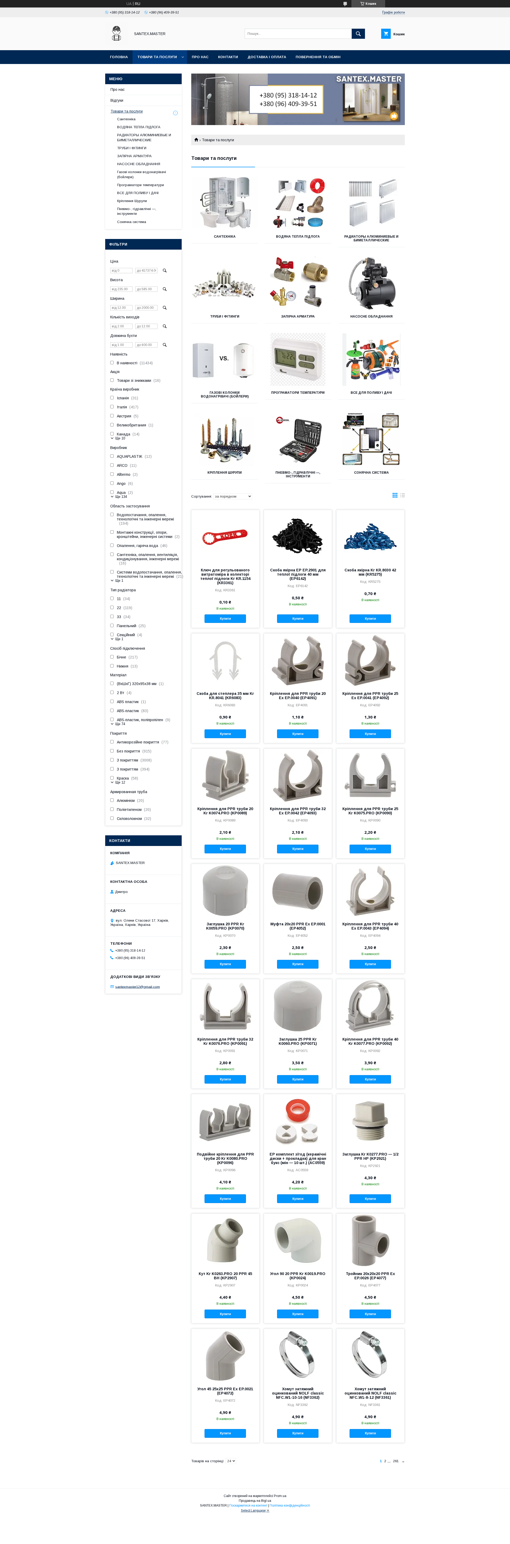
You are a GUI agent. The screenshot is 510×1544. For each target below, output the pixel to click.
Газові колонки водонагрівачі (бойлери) (225, 394)
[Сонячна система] (371, 439)
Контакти (228, 57)
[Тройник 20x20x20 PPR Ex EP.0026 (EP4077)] (370, 1240)
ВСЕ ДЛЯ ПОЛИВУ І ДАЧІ (371, 393)
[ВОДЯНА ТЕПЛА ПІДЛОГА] (298, 203)
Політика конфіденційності (290, 1505)
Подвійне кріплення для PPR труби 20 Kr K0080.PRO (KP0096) (225, 1158)
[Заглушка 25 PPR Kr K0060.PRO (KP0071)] (298, 1005)
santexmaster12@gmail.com (137, 987)
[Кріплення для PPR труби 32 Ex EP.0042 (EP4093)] (298, 775)
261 (396, 1461)
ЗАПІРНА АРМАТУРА (298, 316)
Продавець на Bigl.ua (255, 1501)
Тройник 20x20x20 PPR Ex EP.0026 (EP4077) (370, 1276)
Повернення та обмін (318, 57)
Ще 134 (121, 497)
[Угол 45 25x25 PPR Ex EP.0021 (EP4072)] (225, 1355)
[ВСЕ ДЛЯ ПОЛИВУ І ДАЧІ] (371, 359)
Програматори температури (298, 393)
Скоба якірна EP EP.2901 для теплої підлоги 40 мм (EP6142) (298, 574)
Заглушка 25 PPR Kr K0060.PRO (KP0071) (298, 1041)
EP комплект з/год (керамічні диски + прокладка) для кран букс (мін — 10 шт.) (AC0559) (298, 1158)
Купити (225, 619)
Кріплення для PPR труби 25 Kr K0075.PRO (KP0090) (370, 811)
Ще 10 (120, 438)
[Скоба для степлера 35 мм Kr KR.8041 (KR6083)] (225, 660)
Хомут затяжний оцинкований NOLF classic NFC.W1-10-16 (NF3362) (298, 1393)
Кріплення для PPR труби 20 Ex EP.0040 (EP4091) (298, 695)
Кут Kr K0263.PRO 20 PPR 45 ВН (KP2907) (225, 1276)
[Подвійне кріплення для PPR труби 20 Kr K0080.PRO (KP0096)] (225, 1120)
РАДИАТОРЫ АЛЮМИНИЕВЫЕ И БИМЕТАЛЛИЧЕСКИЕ (371, 238)
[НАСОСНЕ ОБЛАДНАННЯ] (371, 283)
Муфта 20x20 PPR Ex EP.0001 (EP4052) (297, 926)
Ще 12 (120, 782)
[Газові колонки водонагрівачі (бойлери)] (224, 359)
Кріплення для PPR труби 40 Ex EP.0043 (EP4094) (370, 926)
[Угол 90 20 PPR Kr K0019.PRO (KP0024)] (298, 1240)
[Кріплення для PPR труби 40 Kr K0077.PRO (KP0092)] (370, 1005)
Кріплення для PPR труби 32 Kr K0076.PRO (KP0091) (225, 1041)
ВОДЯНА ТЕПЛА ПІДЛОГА (298, 236)
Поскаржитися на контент (248, 1505)
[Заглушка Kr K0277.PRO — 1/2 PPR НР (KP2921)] (370, 1120)
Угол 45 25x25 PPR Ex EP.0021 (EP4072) (225, 1391)
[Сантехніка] (224, 203)
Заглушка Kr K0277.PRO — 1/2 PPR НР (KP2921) (370, 1156)
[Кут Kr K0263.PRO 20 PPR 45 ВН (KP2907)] (225, 1240)
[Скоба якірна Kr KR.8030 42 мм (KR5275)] (370, 536)
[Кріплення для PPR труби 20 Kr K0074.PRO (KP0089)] (225, 775)
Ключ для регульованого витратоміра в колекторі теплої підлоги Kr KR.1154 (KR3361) (225, 576)
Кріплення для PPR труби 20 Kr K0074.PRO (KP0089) (225, 811)
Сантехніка (225, 236)
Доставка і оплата (267, 57)
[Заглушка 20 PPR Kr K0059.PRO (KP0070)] (225, 890)
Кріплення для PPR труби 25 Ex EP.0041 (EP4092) (370, 695)
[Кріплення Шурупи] (224, 439)
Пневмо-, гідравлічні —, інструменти (297, 474)
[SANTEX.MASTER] (116, 43)
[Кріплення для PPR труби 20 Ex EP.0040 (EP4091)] (298, 660)
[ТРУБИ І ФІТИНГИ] (224, 283)
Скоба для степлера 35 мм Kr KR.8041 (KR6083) (225, 695)
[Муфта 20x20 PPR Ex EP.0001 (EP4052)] (298, 890)
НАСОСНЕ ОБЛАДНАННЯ (371, 316)
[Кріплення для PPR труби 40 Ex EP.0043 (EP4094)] (370, 890)
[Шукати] (358, 34)
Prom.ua (280, 1496)
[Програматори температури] (298, 359)
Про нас (200, 57)
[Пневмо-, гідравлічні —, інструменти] (298, 439)
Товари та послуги (157, 57)
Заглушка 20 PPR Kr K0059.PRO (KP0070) (225, 926)
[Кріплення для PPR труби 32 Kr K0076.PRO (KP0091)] (225, 1005)
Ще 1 (119, 581)
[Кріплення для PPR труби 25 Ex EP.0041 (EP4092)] (370, 660)
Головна (119, 57)
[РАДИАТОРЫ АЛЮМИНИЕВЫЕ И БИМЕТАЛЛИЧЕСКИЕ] (371, 203)
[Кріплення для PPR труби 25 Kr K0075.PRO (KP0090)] (370, 775)
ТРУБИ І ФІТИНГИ (224, 316)
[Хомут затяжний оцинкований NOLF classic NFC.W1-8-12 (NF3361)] (370, 1355)
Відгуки (116, 100)
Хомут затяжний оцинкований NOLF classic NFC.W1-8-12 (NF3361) (370, 1393)
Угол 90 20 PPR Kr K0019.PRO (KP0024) (297, 1276)
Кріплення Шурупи (224, 472)
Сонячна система (371, 472)
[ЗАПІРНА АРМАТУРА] (298, 283)
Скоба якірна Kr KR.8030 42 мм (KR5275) (370, 572)
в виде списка (402, 496)
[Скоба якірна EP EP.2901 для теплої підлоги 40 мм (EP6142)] (298, 536)
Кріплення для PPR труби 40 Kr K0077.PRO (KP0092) (370, 1041)
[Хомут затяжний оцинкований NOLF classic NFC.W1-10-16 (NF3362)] (298, 1355)
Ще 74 (120, 724)
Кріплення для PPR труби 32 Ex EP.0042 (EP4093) (298, 811)
